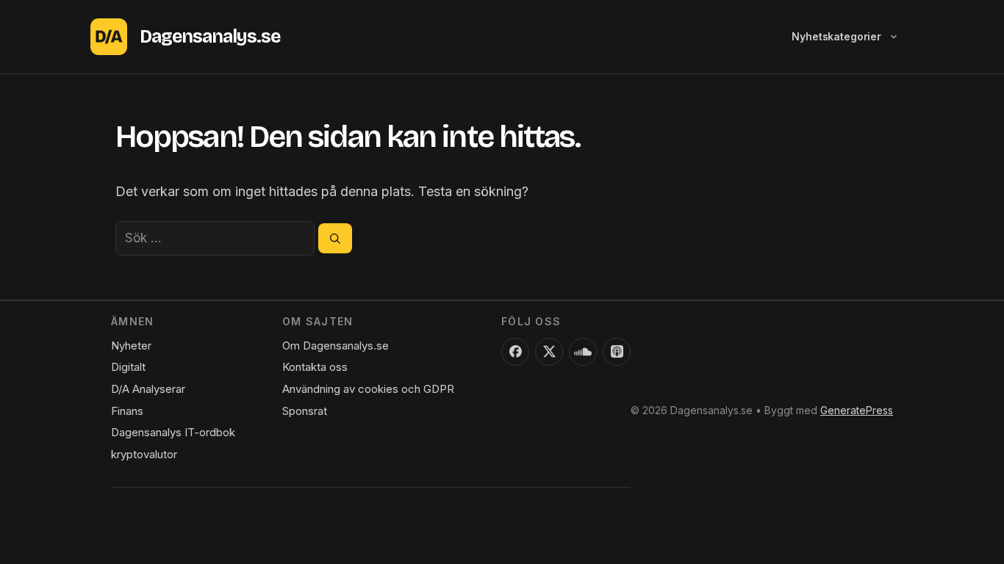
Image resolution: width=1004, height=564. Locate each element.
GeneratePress (856, 410)
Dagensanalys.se (210, 37)
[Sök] (335, 238)
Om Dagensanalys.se (335, 345)
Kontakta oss (315, 367)
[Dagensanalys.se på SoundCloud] (583, 352)
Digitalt (128, 367)
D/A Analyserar (148, 389)
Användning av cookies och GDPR (368, 389)
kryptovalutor (144, 454)
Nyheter (131, 345)
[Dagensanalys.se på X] (549, 352)
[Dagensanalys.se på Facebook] (515, 352)
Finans (127, 411)
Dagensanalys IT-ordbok (173, 432)
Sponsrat (304, 411)
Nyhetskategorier (836, 36)
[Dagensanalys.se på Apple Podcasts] (617, 352)
